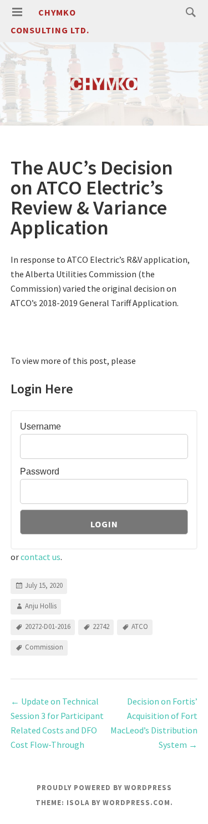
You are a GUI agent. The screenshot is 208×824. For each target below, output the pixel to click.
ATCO (139, 626)
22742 (101, 626)
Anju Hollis (41, 606)
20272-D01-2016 (47, 626)
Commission (44, 647)
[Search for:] (188, 11)
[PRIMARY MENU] (17, 12)
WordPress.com (136, 802)
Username (40, 426)
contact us (40, 556)
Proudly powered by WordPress (104, 787)
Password (39, 471)
